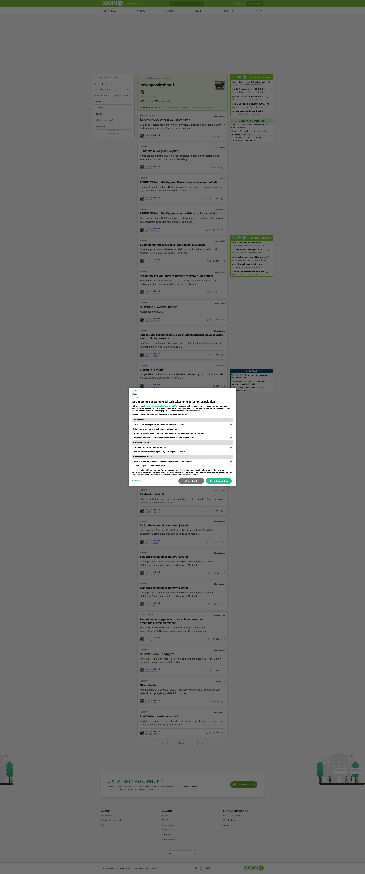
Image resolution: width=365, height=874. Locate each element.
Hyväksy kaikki (219, 480)
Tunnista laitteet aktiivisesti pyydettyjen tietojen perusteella (159, 451)
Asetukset (191, 480)
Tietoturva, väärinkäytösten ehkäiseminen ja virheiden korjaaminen (162, 461)
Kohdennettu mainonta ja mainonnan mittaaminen (155, 429)
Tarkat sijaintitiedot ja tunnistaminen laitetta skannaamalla (158, 424)
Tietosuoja (136, 480)
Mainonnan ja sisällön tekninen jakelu (149, 465)
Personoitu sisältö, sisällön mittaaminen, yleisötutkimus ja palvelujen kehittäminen (169, 433)
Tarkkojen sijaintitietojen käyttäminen (149, 447)
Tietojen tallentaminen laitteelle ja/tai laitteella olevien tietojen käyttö (163, 437)
